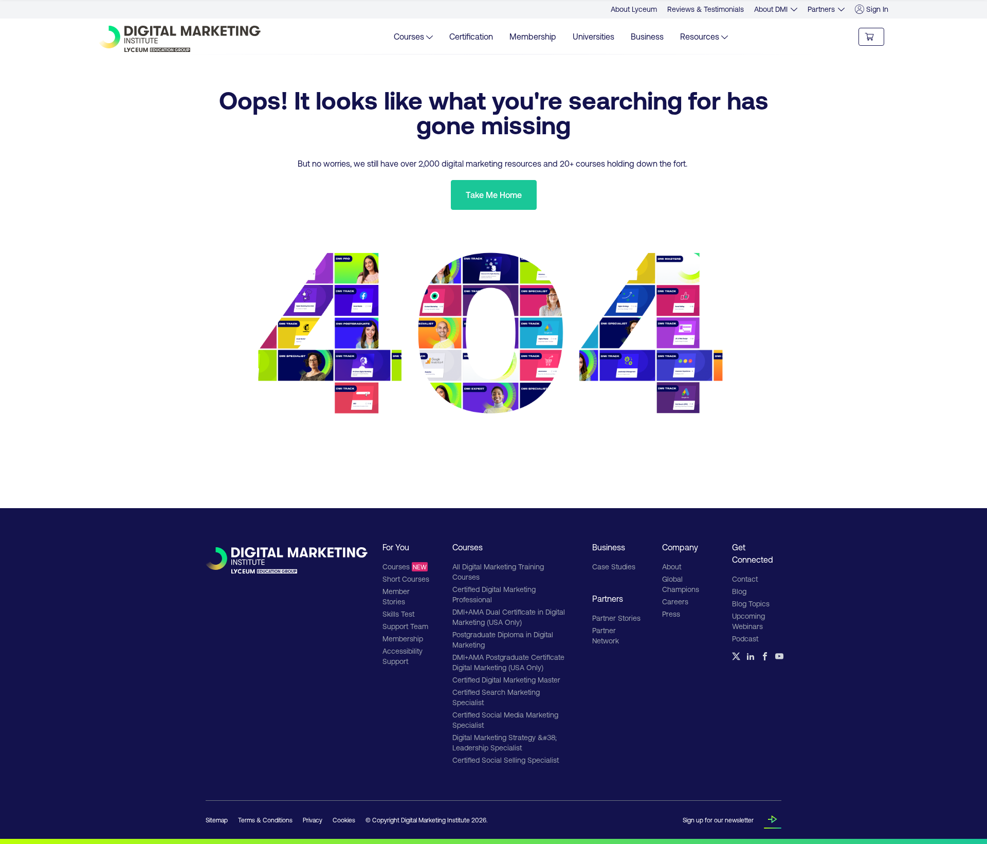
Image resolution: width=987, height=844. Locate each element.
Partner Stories (616, 618)
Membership (532, 36)
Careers (675, 601)
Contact (745, 578)
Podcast (745, 638)
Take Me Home (494, 195)
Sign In (877, 9)
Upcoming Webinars (748, 621)
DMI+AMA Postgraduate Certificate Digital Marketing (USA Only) (508, 662)
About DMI (771, 9)
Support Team (405, 626)
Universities (593, 36)
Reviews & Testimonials (705, 9)
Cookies (344, 819)
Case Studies (613, 566)
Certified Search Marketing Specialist (496, 697)
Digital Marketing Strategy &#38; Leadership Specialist (504, 742)
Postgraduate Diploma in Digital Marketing (502, 639)
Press (671, 613)
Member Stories (396, 596)
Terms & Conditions (265, 819)
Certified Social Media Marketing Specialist (505, 719)
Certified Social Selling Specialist (505, 760)
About (671, 566)
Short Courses (405, 578)
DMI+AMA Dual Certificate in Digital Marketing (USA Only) (508, 616)
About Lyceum (634, 9)
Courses (404, 566)
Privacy (312, 819)
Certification (471, 36)
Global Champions (680, 584)
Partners (821, 9)
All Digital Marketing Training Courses (498, 571)
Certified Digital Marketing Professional (494, 594)
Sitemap (217, 819)
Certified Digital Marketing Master (506, 679)
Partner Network (605, 635)
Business (647, 36)
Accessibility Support (402, 656)
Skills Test (398, 613)
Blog (739, 591)
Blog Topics (751, 603)
